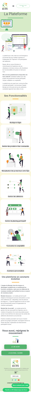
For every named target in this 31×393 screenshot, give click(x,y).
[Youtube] (18, 380)
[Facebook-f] (12, 380)
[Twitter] (15, 380)
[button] (13, 6)
